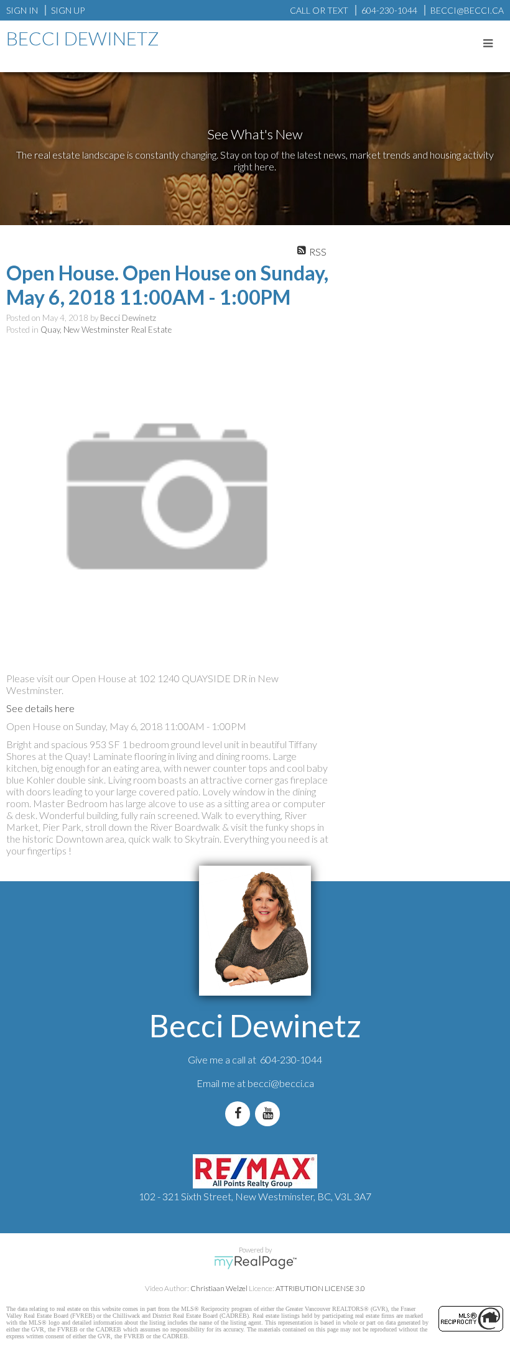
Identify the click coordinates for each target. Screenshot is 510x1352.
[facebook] (240, 1113)
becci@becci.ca (281, 1083)
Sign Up (68, 10)
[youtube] (270, 1113)
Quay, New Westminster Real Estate (106, 330)
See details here (40, 708)
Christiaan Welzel (219, 1288)
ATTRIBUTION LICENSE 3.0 (320, 1288)
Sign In (22, 10)
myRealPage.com (255, 1262)
